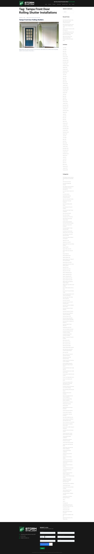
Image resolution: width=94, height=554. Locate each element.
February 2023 (65, 83)
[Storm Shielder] (26, 3)
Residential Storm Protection (68, 402)
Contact (73, 4)
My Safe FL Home (65, 4)
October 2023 (65, 69)
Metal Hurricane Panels (67, 345)
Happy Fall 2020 (65, 247)
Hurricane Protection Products (68, 311)
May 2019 (64, 160)
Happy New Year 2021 (66, 270)
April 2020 (64, 141)
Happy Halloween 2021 (67, 255)
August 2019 (65, 155)
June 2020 (64, 137)
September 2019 (66, 153)
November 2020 (65, 128)
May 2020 (64, 139)
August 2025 (65, 67)
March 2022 (65, 99)
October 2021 (65, 108)
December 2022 (65, 87)
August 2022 (65, 92)
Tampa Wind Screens (66, 485)
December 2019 (65, 148)
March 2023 (65, 81)
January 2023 (65, 85)
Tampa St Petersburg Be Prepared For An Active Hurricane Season (67, 480)
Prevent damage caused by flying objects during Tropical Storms (68, 365)
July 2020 (64, 135)
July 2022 (64, 94)
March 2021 (65, 121)
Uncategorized (65, 503)
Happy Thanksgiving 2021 (67, 276)
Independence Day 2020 (67, 327)
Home (46, 4)
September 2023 (66, 71)
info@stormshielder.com (25, 537)
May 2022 (64, 96)
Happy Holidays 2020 (66, 257)
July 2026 (64, 47)
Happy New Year (65, 267)
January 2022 (65, 103)
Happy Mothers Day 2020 (67, 262)
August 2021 (65, 112)
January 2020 (65, 146)
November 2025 (65, 62)
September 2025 (66, 65)
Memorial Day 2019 (66, 340)
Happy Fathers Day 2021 (67, 248)
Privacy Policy (44, 552)
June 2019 (64, 159)
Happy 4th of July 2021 (67, 242)
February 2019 (65, 166)
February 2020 (65, 144)
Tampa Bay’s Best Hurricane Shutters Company (54, 552)
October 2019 (65, 151)
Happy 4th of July (66, 240)
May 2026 (64, 51)
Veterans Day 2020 (66, 509)
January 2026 (65, 58)
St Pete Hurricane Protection (68, 410)
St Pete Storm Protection (67, 412)
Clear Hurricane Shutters (67, 213)
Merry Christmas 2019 (66, 342)
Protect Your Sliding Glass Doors (68, 377)
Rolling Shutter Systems (67, 403)
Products (54, 4)
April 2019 (64, 162)
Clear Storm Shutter (66, 215)
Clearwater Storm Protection (68, 216)
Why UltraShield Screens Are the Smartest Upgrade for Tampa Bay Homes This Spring (68, 33)
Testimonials (59, 4)
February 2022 (65, 101)
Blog (69, 4)
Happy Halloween (66, 253)
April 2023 (64, 80)
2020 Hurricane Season (67, 181)
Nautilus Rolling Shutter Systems (68, 347)
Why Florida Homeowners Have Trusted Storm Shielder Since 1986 (68, 26)
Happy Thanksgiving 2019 (67, 272)
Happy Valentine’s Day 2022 (67, 279)
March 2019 (65, 164)
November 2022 (65, 89)
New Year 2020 (65, 352)
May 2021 (64, 117)
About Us (49, 4)
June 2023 (64, 76)
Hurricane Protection (66, 300)
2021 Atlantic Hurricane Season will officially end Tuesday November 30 (68, 188)
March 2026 (65, 54)
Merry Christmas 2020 (66, 343)
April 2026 (64, 53)
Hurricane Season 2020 (67, 316)
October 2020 (65, 130)
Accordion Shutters (66, 194)
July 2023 (64, 74)
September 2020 (66, 132)
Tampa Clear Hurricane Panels (68, 442)
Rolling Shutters (65, 405)
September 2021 (66, 110)
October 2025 (65, 63)
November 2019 (65, 150)
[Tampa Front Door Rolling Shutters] (39, 34)
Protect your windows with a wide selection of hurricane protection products (68, 383)
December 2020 (65, 126)
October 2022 (65, 90)
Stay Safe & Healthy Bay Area (68, 417)
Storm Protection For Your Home (68, 422)
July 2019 (64, 157)
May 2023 (64, 78)
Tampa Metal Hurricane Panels (68, 467)
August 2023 (65, 72)
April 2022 (64, 98)
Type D (64, 501)
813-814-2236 (64, 1)
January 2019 (65, 168)
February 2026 (65, 56)
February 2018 (65, 169)
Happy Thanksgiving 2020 (67, 274)
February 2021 (65, 123)
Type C (64, 499)
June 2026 (64, 49)
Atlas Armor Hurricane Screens (68, 199)
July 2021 (64, 114)
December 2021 (65, 105)
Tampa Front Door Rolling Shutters (33, 17)
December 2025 (65, 60)
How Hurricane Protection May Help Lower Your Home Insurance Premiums (68, 21)
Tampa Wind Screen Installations (68, 483)
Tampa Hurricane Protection (67, 459)
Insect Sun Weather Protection (68, 329)
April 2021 (64, 119)
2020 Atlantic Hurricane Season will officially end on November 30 (68, 178)
